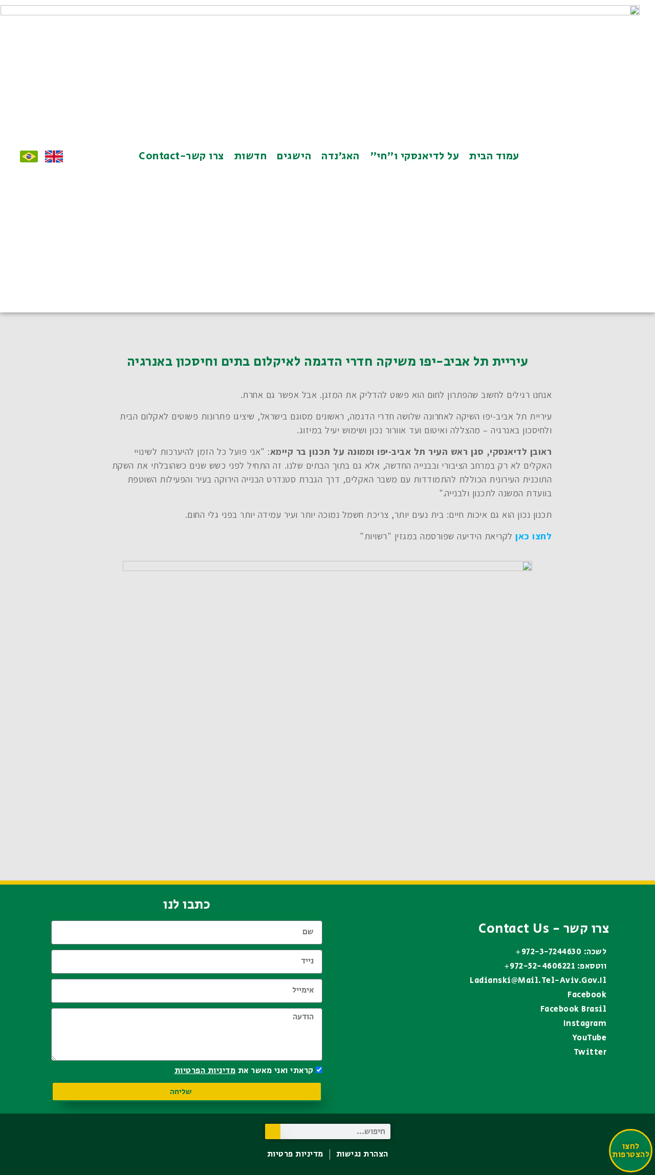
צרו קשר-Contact (181, 156)
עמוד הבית (494, 156)
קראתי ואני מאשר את (244, 1071)
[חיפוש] (272, 1131)
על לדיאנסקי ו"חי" (415, 156)
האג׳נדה (340, 156)
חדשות (250, 156)
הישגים (294, 156)
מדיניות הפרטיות (205, 1071)
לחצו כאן (533, 536)
